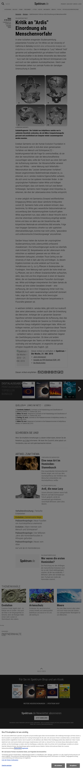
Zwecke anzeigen (6, 765)
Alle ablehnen (58, 765)
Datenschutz (17, 748)
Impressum (25, 748)
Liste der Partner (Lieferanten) (10, 760)
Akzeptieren (73, 765)
